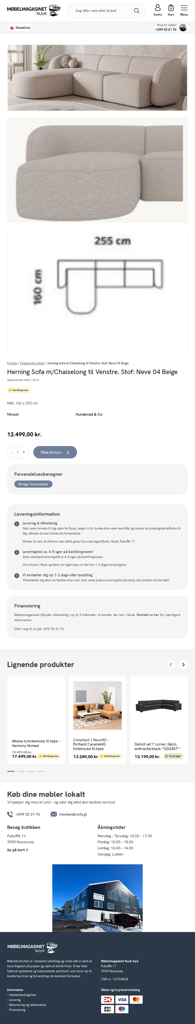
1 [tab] (11, 771)
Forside (12, 363)
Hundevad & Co (89, 414)
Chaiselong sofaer (32, 363)
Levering (15, 1000)
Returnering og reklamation (27, 1005)
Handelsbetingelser (22, 995)
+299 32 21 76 (165, 30)
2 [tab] (21, 771)
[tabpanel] (36, 720)
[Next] (183, 664)
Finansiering (17, 1010)
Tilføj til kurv (51, 452)
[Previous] (171, 664)
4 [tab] (41, 771)
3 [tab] (31, 771)
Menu (184, 14)
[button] (171, 10)
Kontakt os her (148, 615)
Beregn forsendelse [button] (33, 484)
